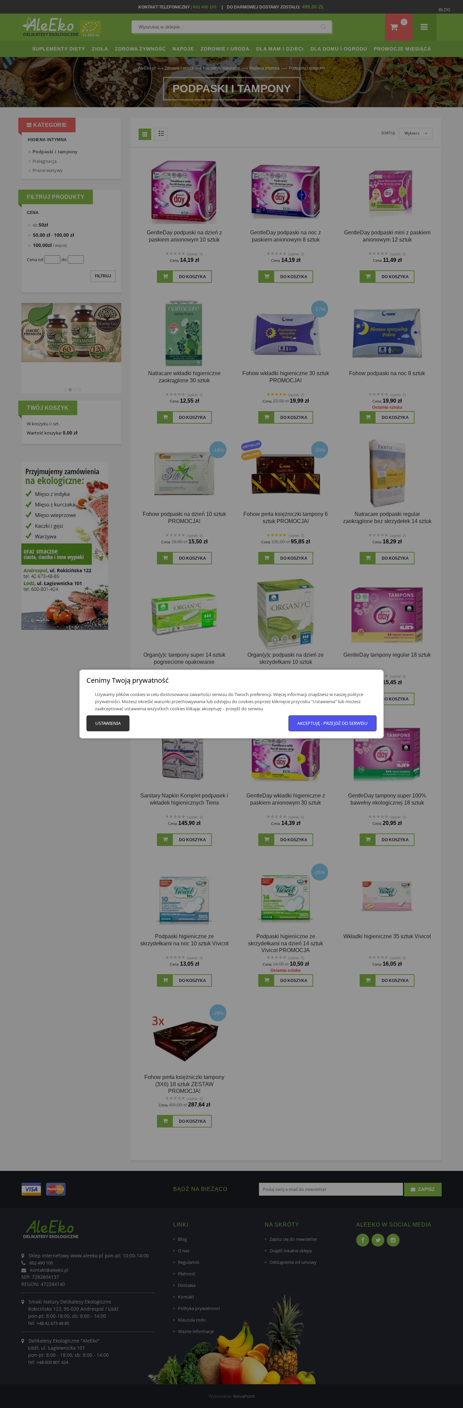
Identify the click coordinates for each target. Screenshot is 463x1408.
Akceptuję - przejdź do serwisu (332, 723)
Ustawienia (108, 723)
